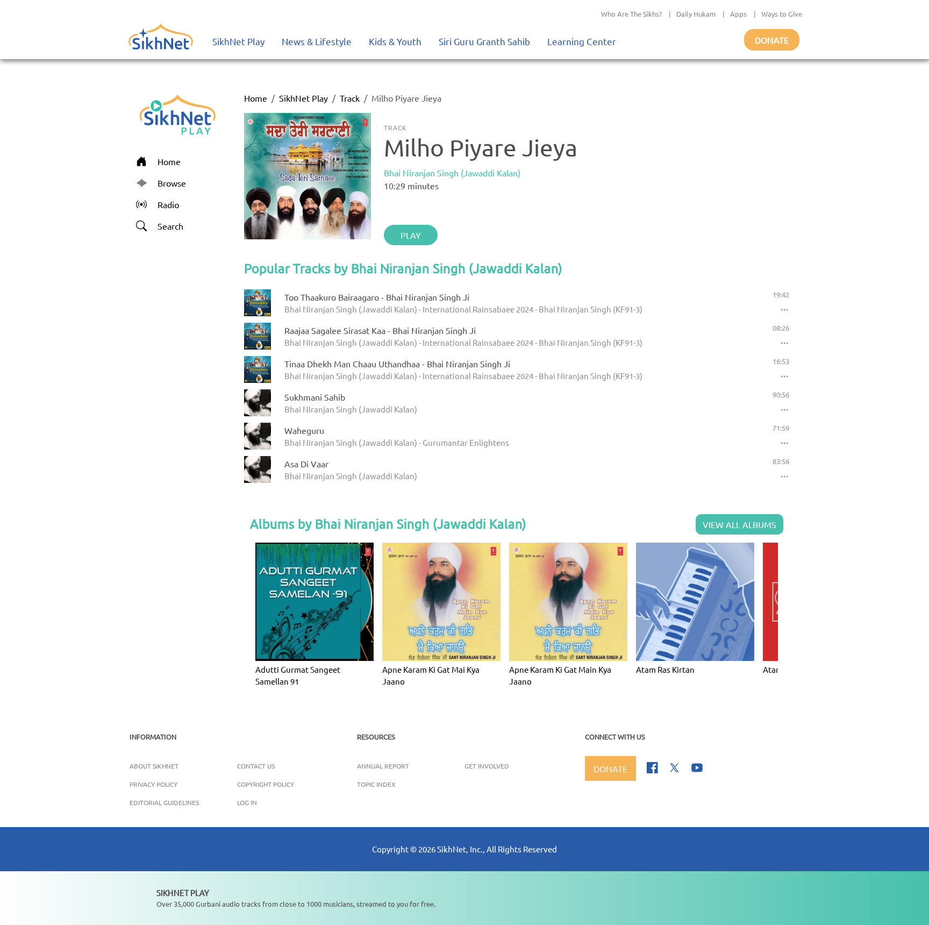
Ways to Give (781, 13)
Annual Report (383, 766)
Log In (247, 802)
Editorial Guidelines (164, 802)
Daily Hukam (696, 13)
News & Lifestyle (317, 41)
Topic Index (376, 784)
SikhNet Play (238, 41)
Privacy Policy (153, 784)
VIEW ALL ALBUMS (739, 524)
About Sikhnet (154, 766)
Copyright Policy (265, 784)
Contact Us (256, 766)
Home (255, 97)
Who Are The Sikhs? (631, 13)
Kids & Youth (395, 41)
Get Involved (486, 766)
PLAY (411, 235)
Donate (772, 39)
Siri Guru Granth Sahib (484, 41)
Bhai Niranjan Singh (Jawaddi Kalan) (452, 172)
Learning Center (581, 41)
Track (350, 97)
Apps (738, 13)
